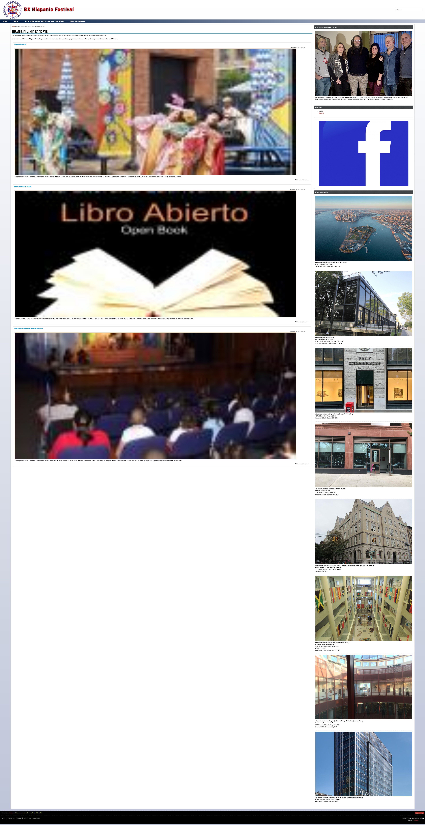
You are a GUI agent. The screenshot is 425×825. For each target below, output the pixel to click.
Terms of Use (11, 818)
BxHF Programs (77, 21)
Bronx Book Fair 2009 (22, 186)
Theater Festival (20, 44)
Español (321, 113)
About (16, 21)
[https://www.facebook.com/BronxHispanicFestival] (363, 153)
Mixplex (416, 820)
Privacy (3, 818)
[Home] (37, 10)
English (321, 111)
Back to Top (419, 813)
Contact (19, 818)
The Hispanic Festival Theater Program (28, 328)
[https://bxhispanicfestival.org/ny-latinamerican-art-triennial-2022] (363, 63)
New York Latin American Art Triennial (44, 21)
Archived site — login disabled (32, 818)
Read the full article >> (303, 180)
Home (5, 21)
